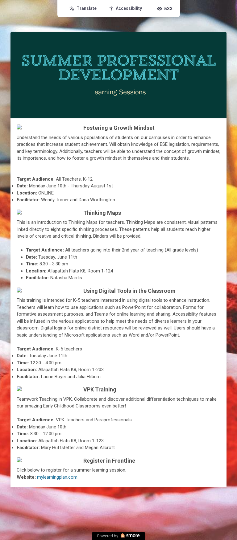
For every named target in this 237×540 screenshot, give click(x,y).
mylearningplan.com (57, 477)
